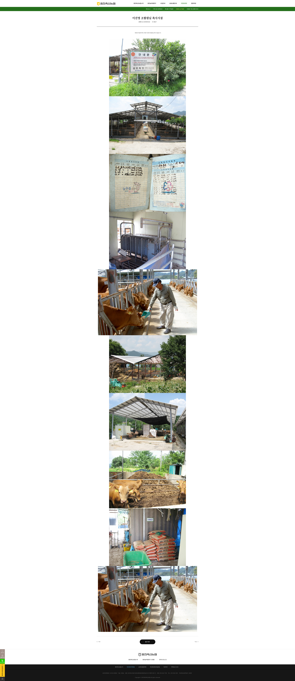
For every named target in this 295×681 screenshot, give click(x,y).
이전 (99, 641)
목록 (148, 642)
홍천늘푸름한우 (152, 3)
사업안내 (162, 3)
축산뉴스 (148, 9)
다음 (196, 641)
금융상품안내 (173, 3)
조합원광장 (184, 3)
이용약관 (165, 667)
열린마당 (193, 3)
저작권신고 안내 (174, 667)
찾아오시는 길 (162, 659)
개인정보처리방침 (131, 667)
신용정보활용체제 (142, 667)
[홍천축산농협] (106, 4)
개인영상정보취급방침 (155, 667)
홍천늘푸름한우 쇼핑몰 (148, 659)
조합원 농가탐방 (180, 9)
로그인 (2, 652)
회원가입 (2, 657)
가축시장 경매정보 (157, 9)
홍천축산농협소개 (138, 3)
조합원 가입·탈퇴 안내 (192, 9)
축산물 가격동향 (169, 9)
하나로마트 (2, 662)
